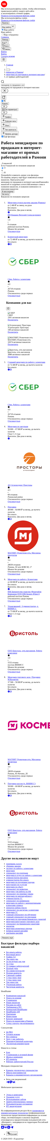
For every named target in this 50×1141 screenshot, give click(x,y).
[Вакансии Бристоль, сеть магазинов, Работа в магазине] (27, 634)
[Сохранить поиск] (3, 98)
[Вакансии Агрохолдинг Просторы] (27, 462)
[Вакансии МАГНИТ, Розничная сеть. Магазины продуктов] (27, 536)
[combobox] (13, 85)
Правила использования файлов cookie (18, 20)
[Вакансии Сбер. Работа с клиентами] (27, 262)
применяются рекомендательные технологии (22, 1112)
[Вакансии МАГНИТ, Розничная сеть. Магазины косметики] (27, 725)
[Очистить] (4, 91)
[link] (5, 45)
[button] (4, 52)
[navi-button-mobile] (3, 60)
